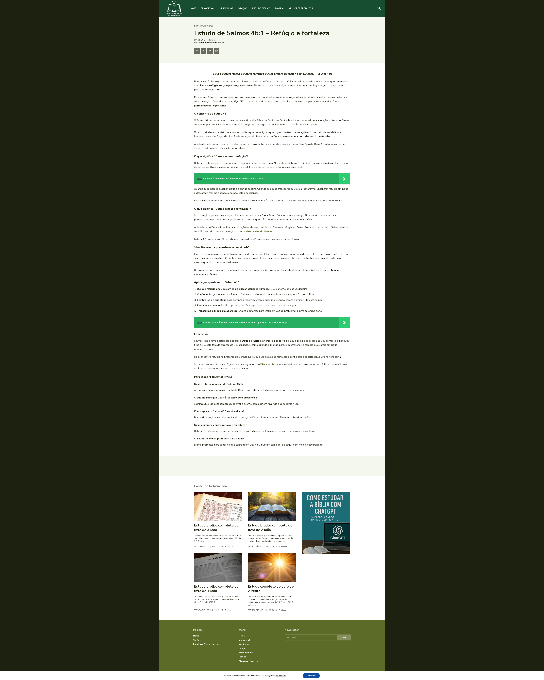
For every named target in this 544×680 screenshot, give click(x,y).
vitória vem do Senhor (259, 231)
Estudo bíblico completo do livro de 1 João (216, 588)
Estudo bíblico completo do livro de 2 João (270, 527)
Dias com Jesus (269, 364)
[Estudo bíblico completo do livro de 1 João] (218, 567)
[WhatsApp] (216, 51)
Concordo (311, 675)
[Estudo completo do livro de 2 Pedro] (272, 567)
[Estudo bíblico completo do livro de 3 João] (218, 506)
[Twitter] (203, 51)
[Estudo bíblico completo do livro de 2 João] (272, 506)
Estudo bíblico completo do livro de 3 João (216, 527)
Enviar (344, 637)
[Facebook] (197, 51)
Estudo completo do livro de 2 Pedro (271, 588)
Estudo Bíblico (203, 26)
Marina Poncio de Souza (211, 42)
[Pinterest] (210, 51)
